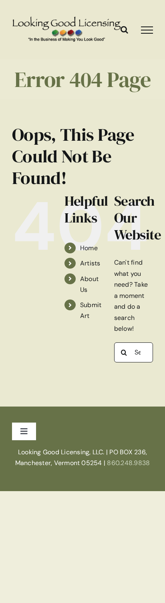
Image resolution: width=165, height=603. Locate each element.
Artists (90, 263)
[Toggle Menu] (147, 30)
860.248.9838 (128, 463)
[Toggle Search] (124, 30)
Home (89, 248)
